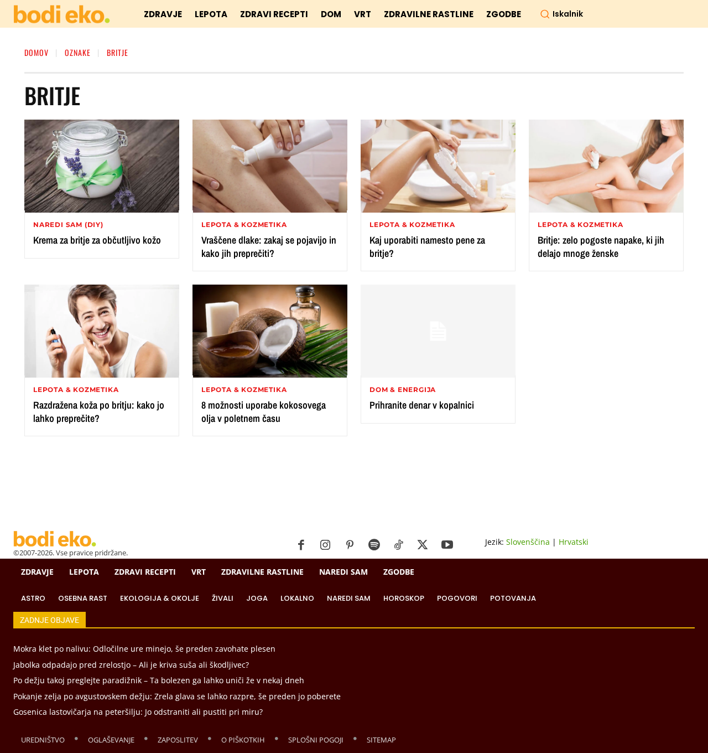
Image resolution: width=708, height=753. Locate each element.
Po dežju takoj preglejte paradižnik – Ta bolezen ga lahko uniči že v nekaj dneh (158, 680)
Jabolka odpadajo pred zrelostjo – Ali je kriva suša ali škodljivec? (131, 664)
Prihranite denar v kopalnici (421, 405)
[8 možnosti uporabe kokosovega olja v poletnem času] (269, 331)
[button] (561, 14)
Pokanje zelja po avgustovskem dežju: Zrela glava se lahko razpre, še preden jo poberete (177, 696)
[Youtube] (447, 545)
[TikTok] (398, 545)
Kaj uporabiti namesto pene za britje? (427, 246)
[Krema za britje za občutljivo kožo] (101, 166)
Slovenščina (528, 542)
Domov (36, 52)
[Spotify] (374, 545)
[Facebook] (301, 545)
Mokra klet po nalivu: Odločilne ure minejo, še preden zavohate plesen (144, 648)
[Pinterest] (349, 545)
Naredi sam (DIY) (68, 224)
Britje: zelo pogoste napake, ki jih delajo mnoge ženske (601, 246)
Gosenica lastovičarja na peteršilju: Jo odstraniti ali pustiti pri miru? (138, 711)
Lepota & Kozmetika (244, 224)
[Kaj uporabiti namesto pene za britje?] (438, 166)
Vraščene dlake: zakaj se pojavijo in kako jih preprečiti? (268, 246)
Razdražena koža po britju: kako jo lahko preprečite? (98, 411)
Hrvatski (574, 542)
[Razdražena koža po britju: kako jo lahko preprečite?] (101, 331)
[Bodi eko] (61, 14)
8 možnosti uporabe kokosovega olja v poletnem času (263, 411)
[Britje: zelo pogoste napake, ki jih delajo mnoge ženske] (606, 166)
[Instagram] (325, 545)
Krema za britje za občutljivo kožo (97, 240)
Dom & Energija (402, 389)
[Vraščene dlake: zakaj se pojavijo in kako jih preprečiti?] (269, 166)
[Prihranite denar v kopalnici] (438, 331)
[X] (422, 545)
